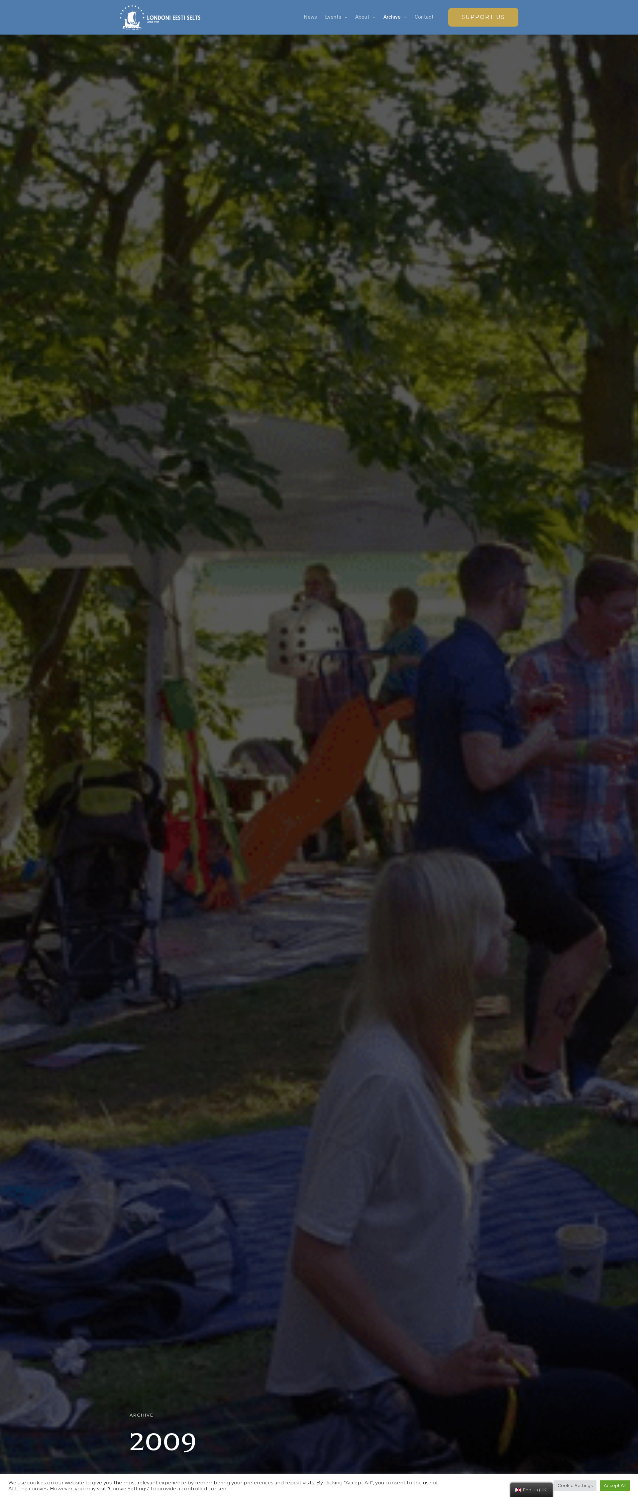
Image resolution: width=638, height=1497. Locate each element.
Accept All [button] (615, 1485)
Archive (392, 17)
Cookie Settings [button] (575, 1485)
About (362, 17)
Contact (424, 17)
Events (333, 17)
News (310, 17)
